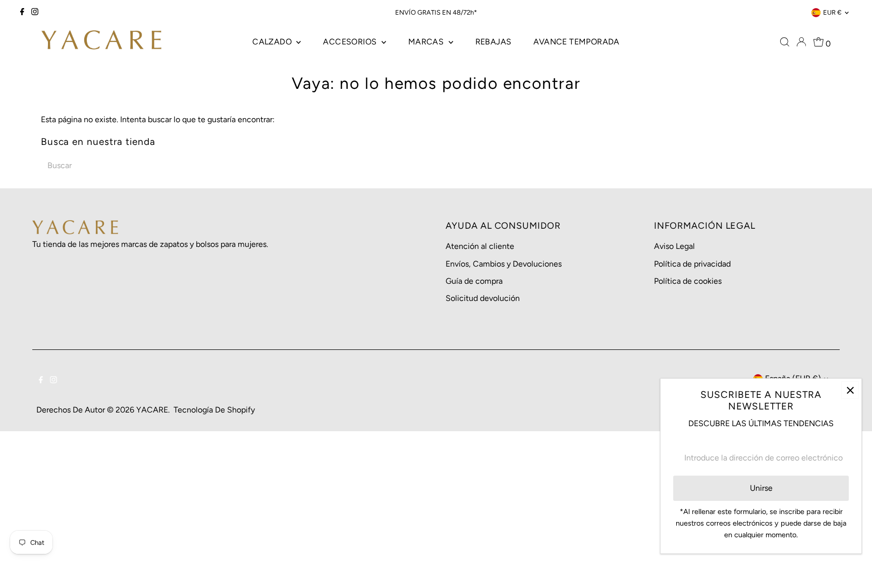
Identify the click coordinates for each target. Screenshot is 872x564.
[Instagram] (35, 13)
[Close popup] (850, 390)
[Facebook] (22, 13)
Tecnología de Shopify (214, 410)
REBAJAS (493, 41)
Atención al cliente (480, 246)
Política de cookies (688, 281)
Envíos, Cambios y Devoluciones (504, 264)
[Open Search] (784, 41)
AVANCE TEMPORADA (576, 41)
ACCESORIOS (350, 41)
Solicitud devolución (483, 298)
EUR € (832, 12)
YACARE (152, 410)
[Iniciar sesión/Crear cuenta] (801, 41)
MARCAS (427, 41)
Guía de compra (474, 281)
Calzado (273, 41)
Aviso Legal (674, 246)
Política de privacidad (692, 264)
